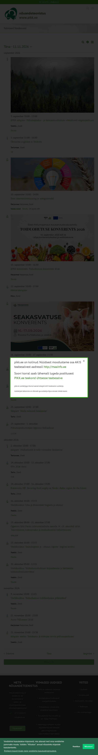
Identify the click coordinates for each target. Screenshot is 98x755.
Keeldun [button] (76, 746)
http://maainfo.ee (55, 367)
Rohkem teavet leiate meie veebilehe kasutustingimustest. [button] (30, 751)
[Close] (84, 361)
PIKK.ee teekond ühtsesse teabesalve (38, 378)
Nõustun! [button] (88, 746)
